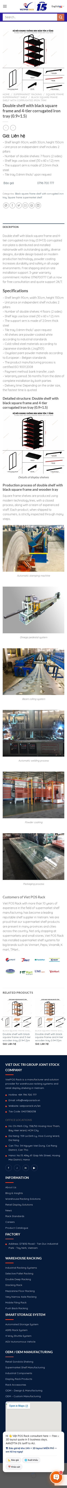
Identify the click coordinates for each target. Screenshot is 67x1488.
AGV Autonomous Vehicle (20, 1341)
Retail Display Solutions (19, 1204)
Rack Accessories (15, 1384)
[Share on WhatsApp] (6, 205)
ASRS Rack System (16, 1330)
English (55, 6)
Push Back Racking (16, 1308)
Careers (10, 1222)
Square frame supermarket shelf (25, 197)
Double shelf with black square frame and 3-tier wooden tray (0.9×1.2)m (17, 1037)
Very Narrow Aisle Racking (20, 1296)
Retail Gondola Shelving (19, 1361)
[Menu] (5, 6)
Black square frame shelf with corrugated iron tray (30, 98)
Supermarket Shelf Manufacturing (25, 1367)
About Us (10, 1187)
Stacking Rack (13, 1285)
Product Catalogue (16, 1227)
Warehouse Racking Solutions (23, 1198)
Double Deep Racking (18, 1279)
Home (6, 94)
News (8, 1210)
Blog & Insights (14, 1193)
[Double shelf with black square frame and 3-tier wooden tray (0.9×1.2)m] (17, 1013)
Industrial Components (18, 1373)
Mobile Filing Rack (15, 1302)
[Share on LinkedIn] (38, 205)
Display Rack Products (18, 1379)
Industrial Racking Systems (21, 1267)
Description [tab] (11, 227)
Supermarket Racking (28, 94)
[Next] (64, 1026)
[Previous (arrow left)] (3, 1481)
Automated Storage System (21, 1324)
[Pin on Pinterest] (32, 205)
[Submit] (60, 17)
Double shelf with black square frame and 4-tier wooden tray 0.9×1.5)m (49, 1037)
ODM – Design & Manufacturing (23, 1390)
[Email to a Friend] (25, 205)
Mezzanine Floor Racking (20, 1291)
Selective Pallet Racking (19, 1273)
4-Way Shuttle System (18, 1335)
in (26, 1167)
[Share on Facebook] (12, 205)
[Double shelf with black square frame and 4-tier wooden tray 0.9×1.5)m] (49, 1013)
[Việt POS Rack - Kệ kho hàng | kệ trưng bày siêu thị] (33, 6)
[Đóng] (58, 1436)
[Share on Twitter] (19, 205)
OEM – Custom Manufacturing (23, 1396)
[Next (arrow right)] (14, 1481)
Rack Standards (14, 1216)
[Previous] (2, 1026)
